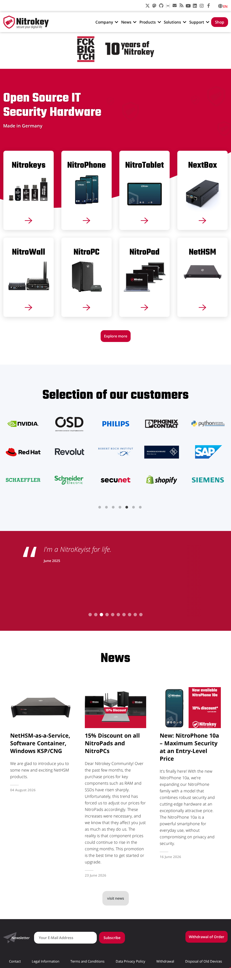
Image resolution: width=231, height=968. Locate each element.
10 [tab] (141, 614)
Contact (15, 961)
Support (196, 22)
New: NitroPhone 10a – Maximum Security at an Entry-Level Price (189, 746)
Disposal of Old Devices (203, 961)
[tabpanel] (115, 451)
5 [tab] (127, 507)
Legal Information (45, 961)
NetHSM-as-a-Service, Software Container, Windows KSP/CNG (40, 743)
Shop (219, 22)
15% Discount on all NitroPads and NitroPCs (112, 743)
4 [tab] (120, 507)
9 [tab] (135, 614)
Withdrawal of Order (206, 936)
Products (147, 22)
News (126, 22)
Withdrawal (165, 961)
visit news (115, 898)
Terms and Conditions (87, 961)
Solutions (172, 22)
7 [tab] (140, 507)
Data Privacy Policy (130, 961)
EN (225, 6)
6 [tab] (133, 507)
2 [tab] (106, 507)
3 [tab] (113, 507)
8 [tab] (129, 614)
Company (104, 22)
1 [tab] (99, 507)
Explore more (115, 336)
